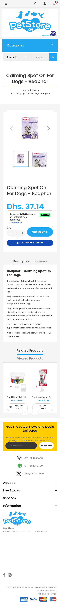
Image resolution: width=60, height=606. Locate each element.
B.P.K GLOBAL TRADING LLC (47, 589)
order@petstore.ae (33, 473)
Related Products (30, 350)
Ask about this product (31, 243)
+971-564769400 (33, 458)
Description (21, 261)
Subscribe (46, 445)
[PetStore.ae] (30, 23)
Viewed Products (30, 358)
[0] (53, 4)
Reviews (41, 261)
